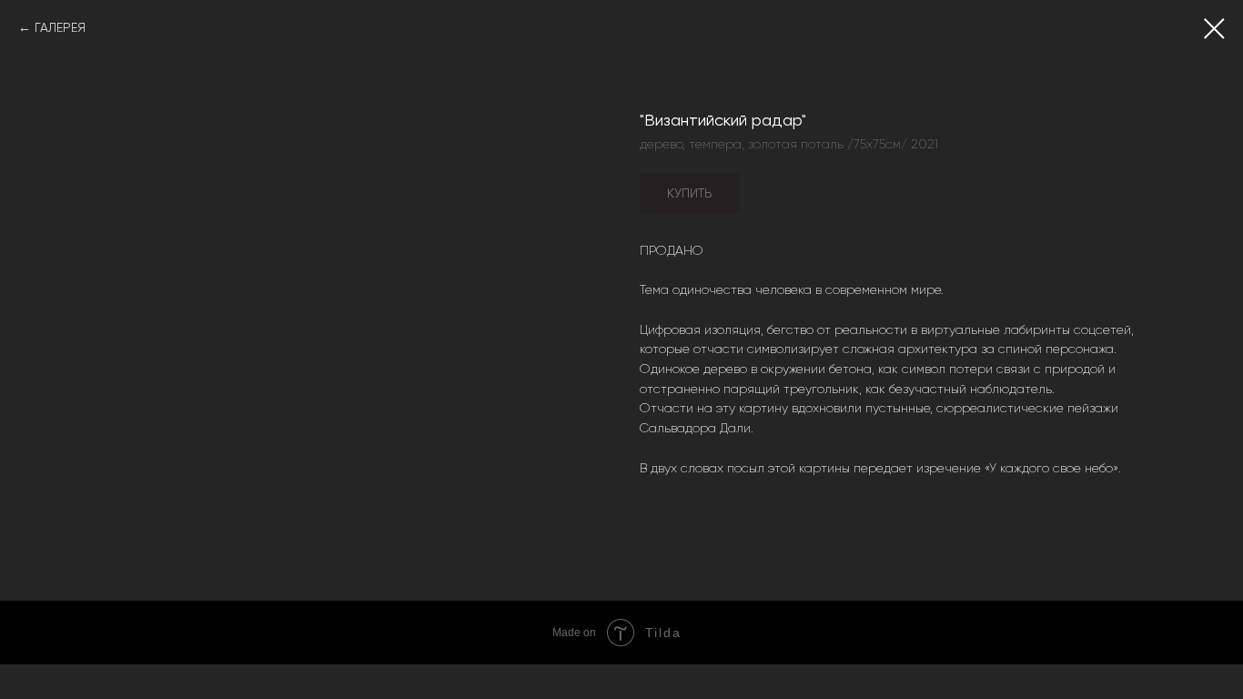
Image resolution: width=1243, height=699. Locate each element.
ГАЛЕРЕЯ (60, 27)
